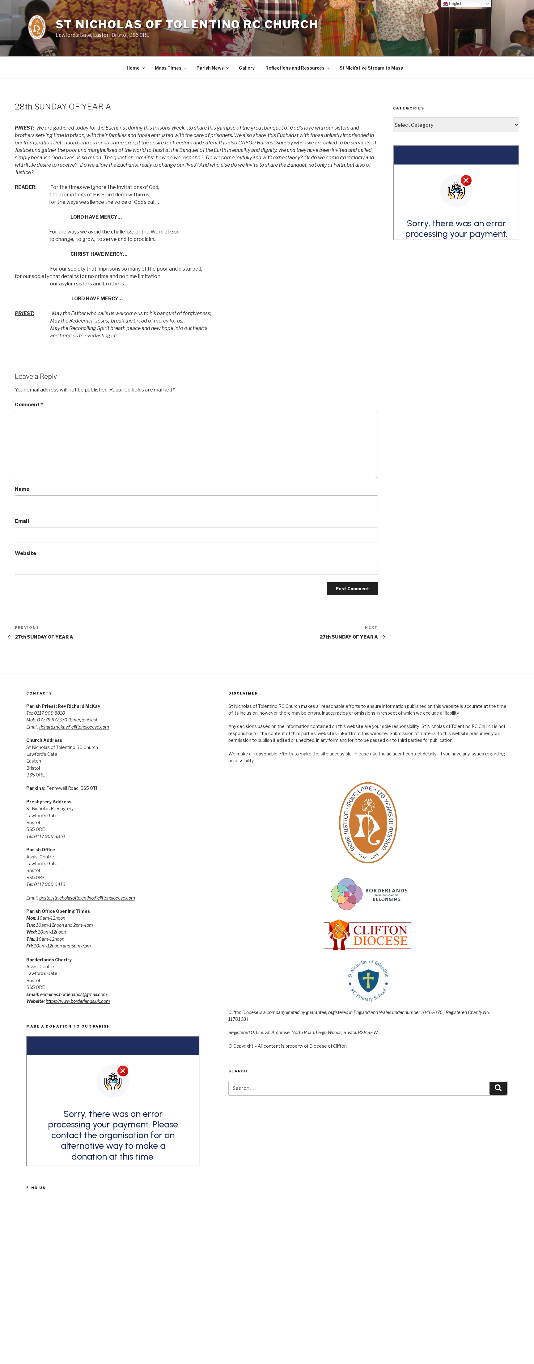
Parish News (210, 68)
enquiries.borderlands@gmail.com (73, 994)
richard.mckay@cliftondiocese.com (74, 726)
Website (25, 553)
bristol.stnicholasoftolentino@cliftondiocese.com (87, 897)
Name (22, 489)
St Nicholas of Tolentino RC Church (187, 24)
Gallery (247, 68)
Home (133, 68)
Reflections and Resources (294, 68)
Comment (29, 405)
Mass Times (168, 68)
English (455, 3)
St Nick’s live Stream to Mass (371, 68)
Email (22, 521)
